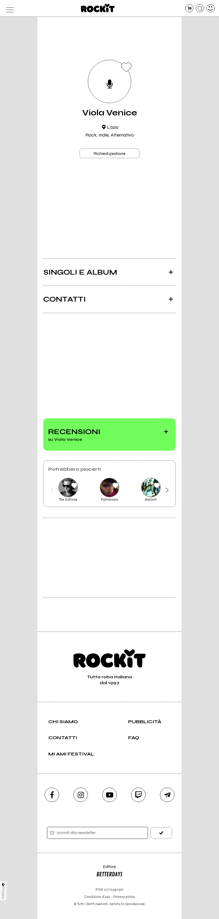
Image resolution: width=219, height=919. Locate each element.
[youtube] (109, 795)
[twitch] (138, 795)
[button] (52, 490)
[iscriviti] (161, 833)
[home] (98, 8)
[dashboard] (210, 8)
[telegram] (167, 795)
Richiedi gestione (109, 153)
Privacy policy (124, 897)
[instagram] (80, 795)
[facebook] (52, 795)
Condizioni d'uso (97, 897)
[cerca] (200, 8)
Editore (106, 869)
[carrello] (189, 8)
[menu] (8, 8)
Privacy (3, 892)
